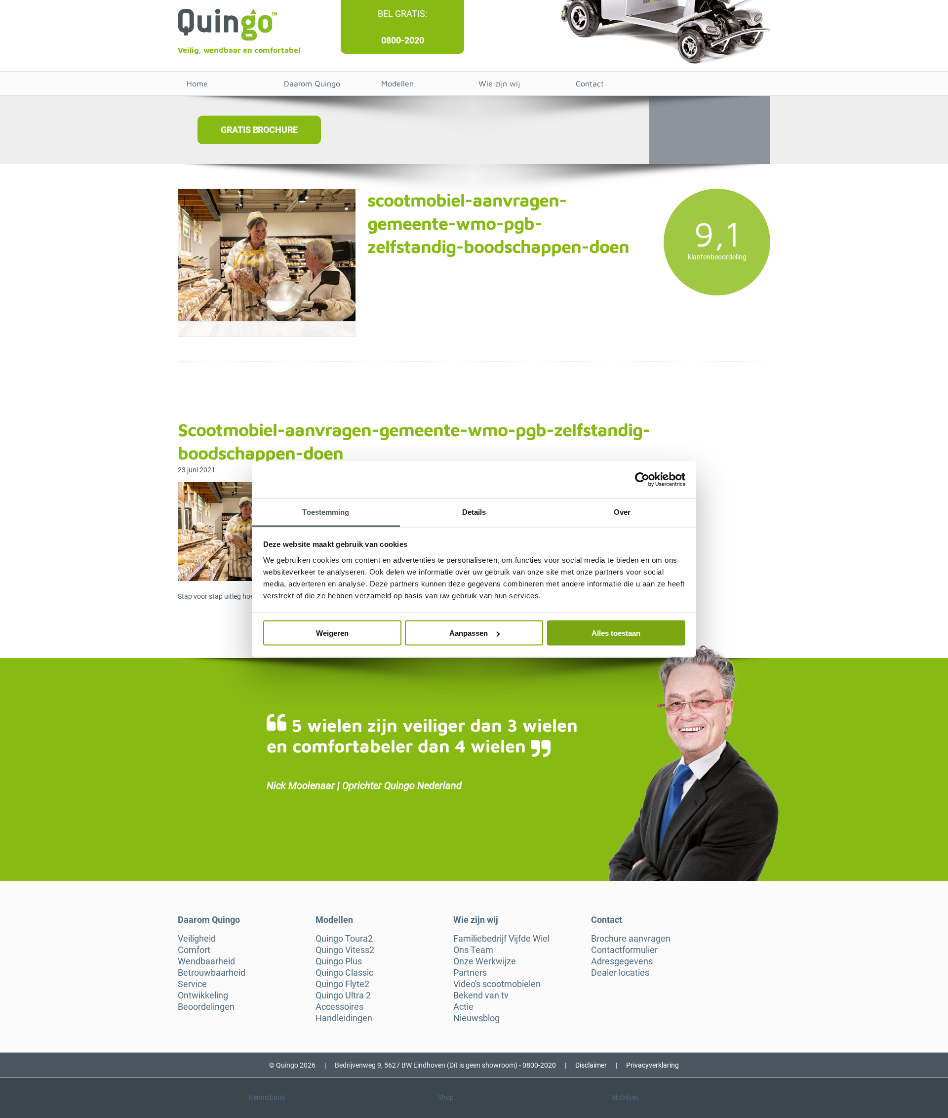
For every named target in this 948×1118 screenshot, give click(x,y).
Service (192, 984)
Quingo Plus (339, 961)
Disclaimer (591, 1065)
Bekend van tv (481, 995)
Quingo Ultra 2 (343, 995)
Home (197, 83)
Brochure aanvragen (631, 938)
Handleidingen (344, 1018)
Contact (590, 83)
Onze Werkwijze (484, 961)
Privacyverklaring (652, 1065)
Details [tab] (474, 511)
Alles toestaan (616, 633)
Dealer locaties (620, 972)
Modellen (397, 83)
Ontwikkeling (203, 995)
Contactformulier (624, 950)
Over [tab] (622, 511)
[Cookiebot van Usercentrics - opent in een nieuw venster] (642, 479)
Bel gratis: (402, 13)
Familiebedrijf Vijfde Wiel (501, 938)
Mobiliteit (625, 1097)
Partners (470, 972)
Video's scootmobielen (497, 984)
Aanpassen (468, 633)
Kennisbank (267, 1097)
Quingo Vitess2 (345, 950)
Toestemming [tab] (325, 511)
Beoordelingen (206, 1006)
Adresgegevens (622, 961)
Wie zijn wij (499, 83)
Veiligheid (197, 938)
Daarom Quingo (312, 83)
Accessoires (339, 1006)
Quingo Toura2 (344, 938)
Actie (463, 1006)
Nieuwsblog (476, 1018)
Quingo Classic (344, 972)
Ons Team (473, 950)
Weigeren (332, 633)
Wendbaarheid (206, 961)
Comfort (194, 950)
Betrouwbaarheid (211, 972)
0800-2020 (402, 40)
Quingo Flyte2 (342, 984)
